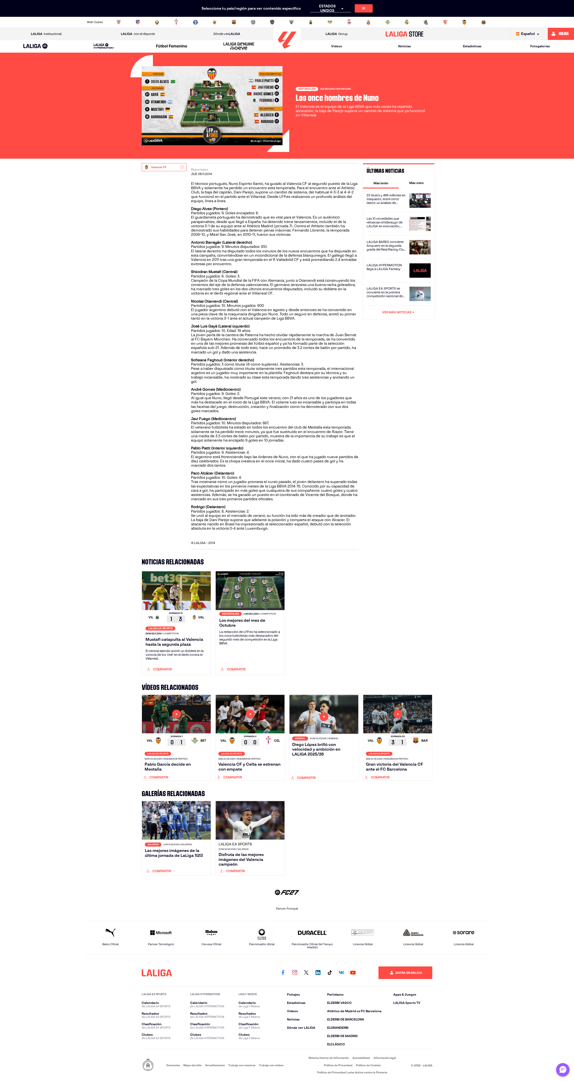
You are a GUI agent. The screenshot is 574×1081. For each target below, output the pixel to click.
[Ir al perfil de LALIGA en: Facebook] (283, 973)
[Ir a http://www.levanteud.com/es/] (272, 22)
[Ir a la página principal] (287, 50)
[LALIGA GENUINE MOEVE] (239, 46)
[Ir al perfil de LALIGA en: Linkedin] (318, 973)
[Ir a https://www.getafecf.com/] (253, 22)
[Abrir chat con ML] (563, 1070)
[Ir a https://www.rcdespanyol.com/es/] (368, 22)
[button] (35, 46)
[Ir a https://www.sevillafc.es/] (445, 22)
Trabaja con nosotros (241, 1065)
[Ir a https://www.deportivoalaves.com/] (195, 22)
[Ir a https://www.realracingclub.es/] (310, 22)
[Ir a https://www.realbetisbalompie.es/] (387, 22)
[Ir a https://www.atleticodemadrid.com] (137, 22)
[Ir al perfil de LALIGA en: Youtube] (353, 973)
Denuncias (173, 1065)
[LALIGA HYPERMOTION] (104, 46)
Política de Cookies (368, 1065)
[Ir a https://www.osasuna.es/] (157, 22)
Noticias (404, 46)
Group (337, 34)
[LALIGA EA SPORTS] (35, 46)
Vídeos (336, 46)
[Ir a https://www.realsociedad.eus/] (426, 22)
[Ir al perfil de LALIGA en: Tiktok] (330, 973)
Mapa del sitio (192, 1065)
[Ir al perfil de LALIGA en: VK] (341, 973)
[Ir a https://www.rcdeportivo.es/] (349, 22)
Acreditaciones (215, 1065)
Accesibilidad (361, 1057)
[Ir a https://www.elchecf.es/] (214, 22)
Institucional (46, 34)
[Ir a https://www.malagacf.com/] (291, 22)
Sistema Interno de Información (329, 1057)
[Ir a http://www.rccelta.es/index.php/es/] (176, 22)
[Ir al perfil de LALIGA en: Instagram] (295, 973)
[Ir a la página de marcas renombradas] (148, 1065)
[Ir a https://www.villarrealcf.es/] (483, 22)
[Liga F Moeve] (171, 46)
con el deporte (138, 34)
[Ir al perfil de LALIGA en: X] (306, 973)
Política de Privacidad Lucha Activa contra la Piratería (352, 1072)
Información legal (385, 1057)
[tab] (381, 182)
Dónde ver (226, 34)
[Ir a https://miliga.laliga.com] (561, 34)
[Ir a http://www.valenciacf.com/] (464, 22)
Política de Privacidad (338, 1065)
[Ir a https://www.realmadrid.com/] (406, 22)
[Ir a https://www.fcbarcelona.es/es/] (233, 22)
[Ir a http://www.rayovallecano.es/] (329, 22)
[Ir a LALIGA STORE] (405, 34)
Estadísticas (472, 46)
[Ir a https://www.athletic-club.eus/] (118, 22)
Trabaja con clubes (271, 1065)
